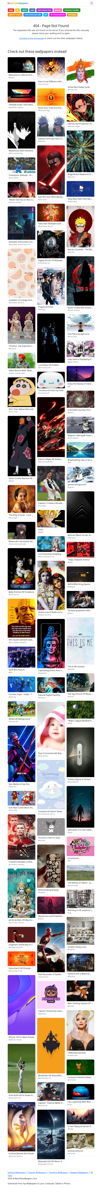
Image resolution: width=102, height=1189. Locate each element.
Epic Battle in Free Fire (19, 784)
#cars (70, 1104)
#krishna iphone (15, 1156)
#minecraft (13, 721)
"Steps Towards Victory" (79, 559)
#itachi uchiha (74, 310)
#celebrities (72, 1055)
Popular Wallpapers (37, 1172)
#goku (40, 532)
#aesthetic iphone (16, 302)
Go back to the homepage (31, 38)
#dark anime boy (16, 153)
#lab (69, 913)
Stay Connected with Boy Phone (53, 753)
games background (77, 484)
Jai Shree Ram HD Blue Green (22, 920)
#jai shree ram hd (16, 922)
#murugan (13, 517)
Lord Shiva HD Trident (48, 365)
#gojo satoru (73, 362)
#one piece (72, 336)
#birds (70, 1129)
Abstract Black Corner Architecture (84, 535)
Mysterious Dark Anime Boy (22, 150)
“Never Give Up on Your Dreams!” (24, 199)
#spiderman (43, 977)
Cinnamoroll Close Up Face (50, 390)
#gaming (42, 1013)
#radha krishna (44, 615)
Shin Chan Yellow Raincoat (21, 409)
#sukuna (41, 697)
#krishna (12, 348)
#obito (11, 481)
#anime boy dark (16, 947)
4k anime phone (58, 14)
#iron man (13, 810)
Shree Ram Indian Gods (79, 87)
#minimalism (73, 782)
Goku (40, 529)
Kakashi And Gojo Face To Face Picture (56, 138)
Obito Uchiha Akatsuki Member (23, 478)
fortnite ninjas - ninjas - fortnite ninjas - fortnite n (32, 694)
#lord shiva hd (44, 367)
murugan (72, 14)
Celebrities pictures (77, 1052)
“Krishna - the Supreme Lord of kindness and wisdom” (34, 346)
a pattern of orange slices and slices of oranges (31, 300)
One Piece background (78, 334)
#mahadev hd (44, 263)
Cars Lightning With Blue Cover (82, 1101)
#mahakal (42, 673)
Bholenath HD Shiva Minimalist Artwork (56, 1075)
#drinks (71, 1006)
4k (17, 10)
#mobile (41, 892)
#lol (69, 861)
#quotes (71, 669)
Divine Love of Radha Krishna (52, 612)
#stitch (11, 77)
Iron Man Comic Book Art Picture (24, 807)
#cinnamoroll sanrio (46, 814)
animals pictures (75, 1150)
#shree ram (72, 89)
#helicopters (73, 438)
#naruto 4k (42, 1105)
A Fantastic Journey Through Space (84, 410)
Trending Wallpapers (58, 1172)
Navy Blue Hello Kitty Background (83, 198)
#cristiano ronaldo (16, 864)
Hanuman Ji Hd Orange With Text (24, 968)
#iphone (71, 177)
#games (71, 487)
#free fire (12, 786)
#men (70, 832)
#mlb (70, 723)
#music (71, 696)
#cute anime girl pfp (17, 544)
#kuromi (41, 840)
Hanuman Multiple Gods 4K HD (53, 223)
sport (24, 10)
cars (32, 10)
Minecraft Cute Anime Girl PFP (23, 541)
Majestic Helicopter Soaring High (83, 435)
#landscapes (73, 885)
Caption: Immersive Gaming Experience (56, 1011)
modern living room (77, 947)
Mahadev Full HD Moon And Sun (53, 1161)
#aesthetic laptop (16, 107)
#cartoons (72, 1080)
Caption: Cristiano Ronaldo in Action (55, 503)
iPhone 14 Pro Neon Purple (21, 1037)
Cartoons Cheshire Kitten (79, 1077)
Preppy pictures (45, 306)
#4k (69, 386)
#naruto (71, 252)
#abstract (72, 538)
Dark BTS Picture (17, 669)
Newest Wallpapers (79, 1172)
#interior (71, 949)
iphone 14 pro (15, 14)
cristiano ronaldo (71, 10)
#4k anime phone (45, 462)
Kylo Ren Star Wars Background (53, 196)
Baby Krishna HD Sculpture (21, 592)
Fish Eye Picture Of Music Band (82, 694)
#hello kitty (72, 201)
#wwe (70, 562)
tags (11, 10)
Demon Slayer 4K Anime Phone (52, 459)
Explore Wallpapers (17, 1172)
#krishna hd (14, 594)
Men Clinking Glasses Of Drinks (82, 1003)
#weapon (71, 587)
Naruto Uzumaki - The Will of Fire (83, 249)
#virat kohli (13, 178)
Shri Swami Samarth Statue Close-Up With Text (30, 639)
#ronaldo (42, 506)
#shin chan (13, 412)
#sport (70, 613)
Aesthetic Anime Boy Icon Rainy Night (26, 241)
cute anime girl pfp (33, 14)
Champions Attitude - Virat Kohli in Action (28, 175)
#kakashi (42, 141)
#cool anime (43, 84)
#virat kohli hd (15, 1098)
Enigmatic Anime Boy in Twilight (24, 944)
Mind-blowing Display (48, 889)
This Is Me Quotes (76, 666)
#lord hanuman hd (46, 556)
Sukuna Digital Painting (49, 695)
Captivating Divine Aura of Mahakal (54, 670)
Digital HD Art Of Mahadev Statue (54, 260)
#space (71, 412)
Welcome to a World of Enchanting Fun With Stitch (32, 75)
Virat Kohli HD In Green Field (22, 1095)
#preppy (41, 309)
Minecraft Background (19, 719)
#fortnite (12, 697)
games (58, 10)
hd (46, 14)
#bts (10, 672)
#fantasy (71, 976)
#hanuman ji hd (15, 971)
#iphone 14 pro (15, 1039)
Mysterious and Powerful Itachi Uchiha (56, 916)
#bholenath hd (44, 1078)
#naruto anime (15, 202)
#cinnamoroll (43, 393)
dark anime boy (44, 10)
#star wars (42, 199)
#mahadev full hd (45, 1164)
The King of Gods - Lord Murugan (24, 515)
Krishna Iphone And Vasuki (21, 1153)
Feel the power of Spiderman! (52, 974)
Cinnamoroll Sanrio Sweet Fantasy (54, 811)
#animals (71, 1153)
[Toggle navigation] (91, 3)
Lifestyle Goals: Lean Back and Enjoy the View (30, 104)
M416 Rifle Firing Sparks (79, 584)
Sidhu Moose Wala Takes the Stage (25, 370)
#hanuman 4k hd (45, 226)
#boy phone (43, 756)
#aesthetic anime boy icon (20, 244)
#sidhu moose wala (17, 373)
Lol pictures (73, 858)
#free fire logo (44, 110)
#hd (69, 462)
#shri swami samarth (17, 642)
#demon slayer (74, 126)
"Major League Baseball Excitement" (85, 720)
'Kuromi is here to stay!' (49, 837)
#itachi (41, 918)
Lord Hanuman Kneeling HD (51, 554)
